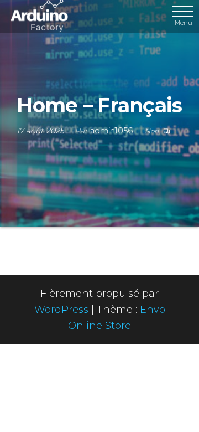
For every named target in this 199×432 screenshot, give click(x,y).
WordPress (61, 310)
